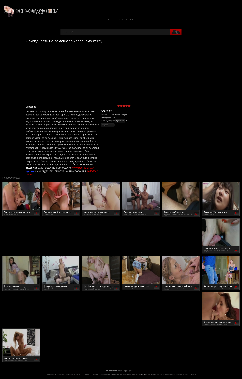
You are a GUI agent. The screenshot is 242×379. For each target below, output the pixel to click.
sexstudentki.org (113, 371)
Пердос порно (108, 125)
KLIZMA (111, 115)
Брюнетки (120, 121)
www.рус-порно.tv (83, 167)
